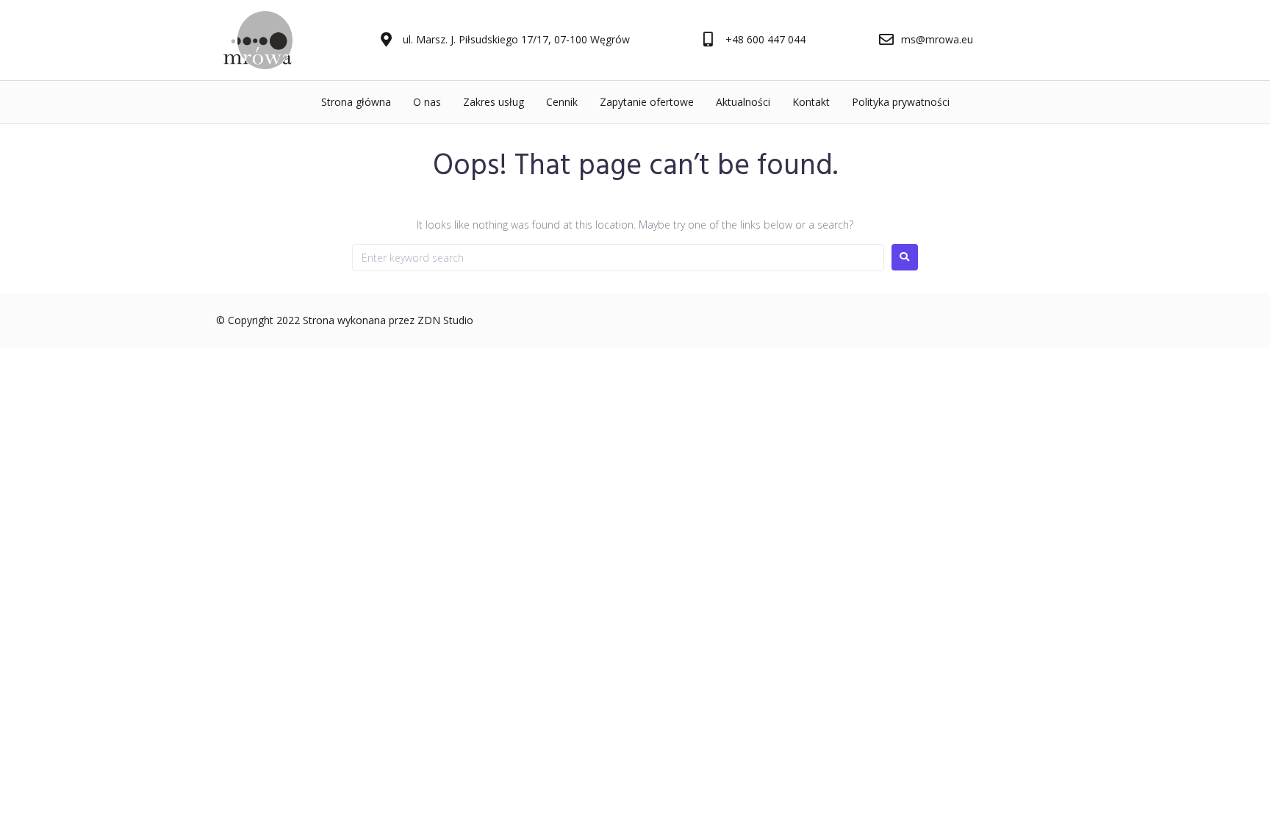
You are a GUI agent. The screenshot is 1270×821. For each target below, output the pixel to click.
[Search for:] (618, 257)
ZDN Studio (445, 320)
